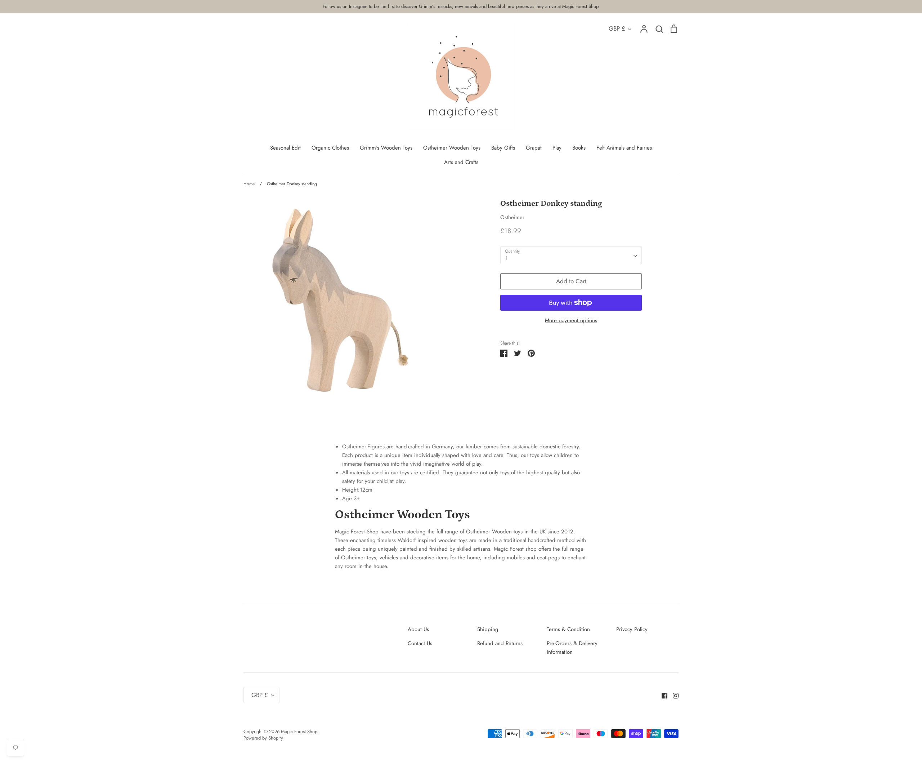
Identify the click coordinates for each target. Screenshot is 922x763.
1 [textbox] (506, 258)
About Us (418, 629)
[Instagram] (673, 695)
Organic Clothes (330, 148)
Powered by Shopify (263, 738)
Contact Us (420, 643)
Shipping (487, 629)
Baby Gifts (503, 148)
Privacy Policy (632, 629)
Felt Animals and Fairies (624, 148)
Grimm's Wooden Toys (386, 148)
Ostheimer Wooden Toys (451, 148)
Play (556, 148)
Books (579, 148)
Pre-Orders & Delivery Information (572, 647)
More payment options (571, 320)
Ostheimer (512, 217)
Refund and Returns (500, 643)
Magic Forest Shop (299, 731)
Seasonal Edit (285, 148)
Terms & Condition (568, 629)
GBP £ (617, 28)
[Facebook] (661, 695)
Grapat (534, 148)
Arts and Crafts (461, 162)
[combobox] (571, 255)
